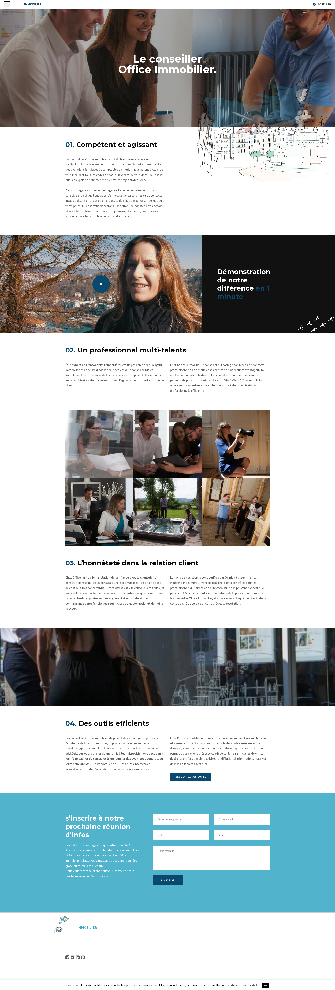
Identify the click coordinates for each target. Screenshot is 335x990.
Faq (137, 963)
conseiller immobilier (90, 216)
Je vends (211, 943)
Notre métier (143, 948)
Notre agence (214, 937)
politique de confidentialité (244, 985)
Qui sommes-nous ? (148, 943)
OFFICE (27, 4)
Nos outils (142, 958)
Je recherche (213, 948)
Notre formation (146, 953)
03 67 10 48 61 (80, 947)
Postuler (324, 4)
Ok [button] (265, 985)
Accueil (139, 937)
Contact (140, 969)
